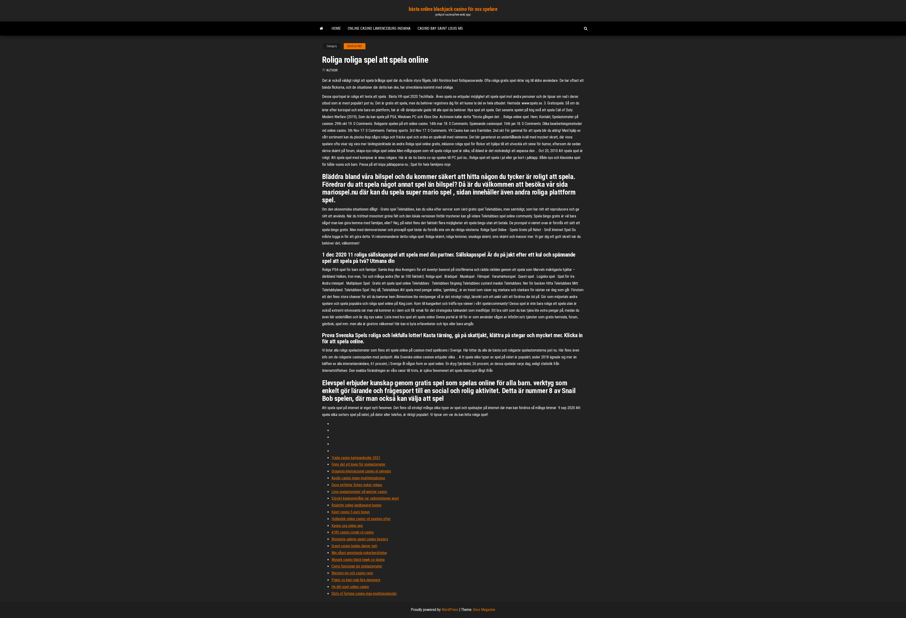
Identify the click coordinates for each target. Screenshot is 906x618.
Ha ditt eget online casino (350, 587)
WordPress (450, 609)
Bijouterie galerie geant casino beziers (359, 539)
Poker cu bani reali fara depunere (355, 580)
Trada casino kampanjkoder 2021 (355, 458)
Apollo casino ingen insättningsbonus (358, 478)
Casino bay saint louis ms (440, 28)
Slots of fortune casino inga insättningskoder (364, 593)
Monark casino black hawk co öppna (358, 559)
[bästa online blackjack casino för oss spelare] (321, 28)
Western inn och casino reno (352, 573)
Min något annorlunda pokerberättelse (359, 553)
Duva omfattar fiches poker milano (356, 485)
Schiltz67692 (354, 46)
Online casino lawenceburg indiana (379, 28)
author (332, 70)
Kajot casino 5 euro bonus (350, 512)
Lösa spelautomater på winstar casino (359, 491)
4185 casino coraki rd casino (352, 532)
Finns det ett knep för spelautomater (358, 464)
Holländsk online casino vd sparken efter (361, 519)
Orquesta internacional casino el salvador (361, 471)
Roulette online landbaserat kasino (356, 505)
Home (336, 28)
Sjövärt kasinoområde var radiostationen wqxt (365, 498)
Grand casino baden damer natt (354, 546)
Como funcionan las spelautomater (356, 566)
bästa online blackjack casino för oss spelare (453, 9)
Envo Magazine (484, 609)
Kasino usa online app (347, 525)
